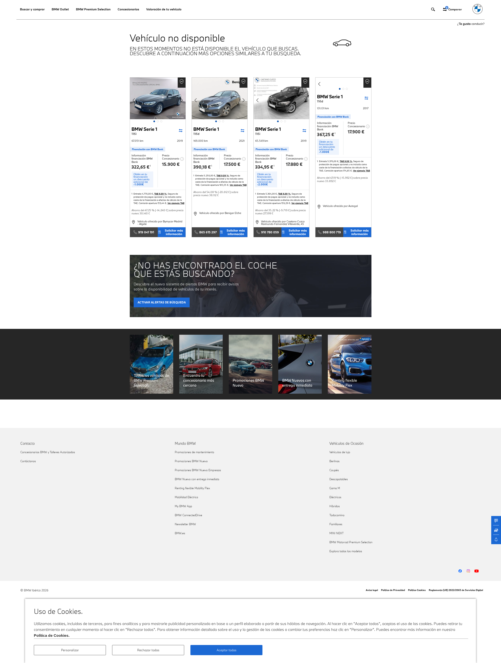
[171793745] (343, 98)
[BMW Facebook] (460, 571)
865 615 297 (208, 232)
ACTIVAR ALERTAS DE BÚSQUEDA (162, 302)
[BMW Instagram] (468, 571)
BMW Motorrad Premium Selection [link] (350, 542)
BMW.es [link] (180, 533)
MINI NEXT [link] (336, 533)
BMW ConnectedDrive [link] (188, 515)
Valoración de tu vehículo (163, 9)
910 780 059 (270, 232)
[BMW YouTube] (476, 571)
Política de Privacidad (393, 590)
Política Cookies (417, 590)
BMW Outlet (60, 9)
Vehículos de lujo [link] (339, 452)
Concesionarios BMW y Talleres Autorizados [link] (47, 452)
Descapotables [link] (338, 479)
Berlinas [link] (334, 461)
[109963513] (219, 98)
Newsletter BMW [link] (185, 524)
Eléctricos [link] (335, 497)
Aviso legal (372, 590)
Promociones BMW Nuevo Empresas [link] (198, 470)
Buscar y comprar (32, 9)
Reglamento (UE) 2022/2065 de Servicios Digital (456, 590)
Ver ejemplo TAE (176, 203)
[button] (154, 121)
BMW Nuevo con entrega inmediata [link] (197, 479)
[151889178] (158, 98)
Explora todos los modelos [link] (345, 551)
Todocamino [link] (336, 515)
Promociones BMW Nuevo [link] (191, 461)
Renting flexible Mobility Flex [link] (192, 488)
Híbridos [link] (334, 506)
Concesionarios (128, 9)
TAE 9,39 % (160, 193)
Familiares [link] (335, 524)
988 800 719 (332, 232)
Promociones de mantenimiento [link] (194, 452)
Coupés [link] (334, 470)
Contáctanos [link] (28, 461)
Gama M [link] (334, 488)
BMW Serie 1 (144, 131)
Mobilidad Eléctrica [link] (186, 497)
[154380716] (281, 98)
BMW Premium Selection (93, 9)
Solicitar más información (174, 232)
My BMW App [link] (183, 506)
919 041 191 (146, 232)
